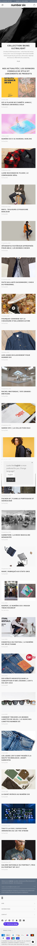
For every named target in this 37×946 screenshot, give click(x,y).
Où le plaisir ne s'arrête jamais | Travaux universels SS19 (17, 103)
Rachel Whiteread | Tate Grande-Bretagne (16, 392)
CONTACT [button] (4, 914)
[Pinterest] (9, 920)
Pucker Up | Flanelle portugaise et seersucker (18, 500)
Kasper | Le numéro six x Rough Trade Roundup (16, 607)
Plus (18, 61)
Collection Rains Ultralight (18, 47)
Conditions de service (9, 892)
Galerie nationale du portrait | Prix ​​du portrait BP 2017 (18, 866)
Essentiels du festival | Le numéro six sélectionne (17, 643)
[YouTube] (24, 920)
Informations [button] (6, 909)
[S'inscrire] (33, 886)
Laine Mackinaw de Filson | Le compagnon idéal (15, 174)
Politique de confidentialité (27, 890)
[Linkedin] (20, 920)
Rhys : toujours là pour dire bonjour (15, 210)
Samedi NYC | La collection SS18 (16, 428)
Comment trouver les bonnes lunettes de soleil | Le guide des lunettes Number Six (16, 719)
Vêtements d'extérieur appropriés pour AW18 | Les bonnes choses (17, 247)
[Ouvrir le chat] (33, 942)
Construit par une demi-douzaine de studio (15, 944)
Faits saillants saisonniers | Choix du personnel (18, 283)
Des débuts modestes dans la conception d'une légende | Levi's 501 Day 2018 (17, 680)
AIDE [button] (3, 903)
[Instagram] (13, 920)
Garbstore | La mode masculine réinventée (16, 536)
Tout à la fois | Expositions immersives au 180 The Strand (15, 829)
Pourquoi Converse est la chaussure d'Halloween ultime (16, 320)
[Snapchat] (16, 920)
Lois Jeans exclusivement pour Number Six (16, 356)
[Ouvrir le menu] (4, 5)
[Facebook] (2, 920)
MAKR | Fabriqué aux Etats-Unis (16, 571)
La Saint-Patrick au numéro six (16, 794)
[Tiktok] (6, 920)
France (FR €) (7, 930)
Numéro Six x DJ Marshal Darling (17, 139)
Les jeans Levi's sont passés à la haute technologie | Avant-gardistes (16, 758)
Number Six (6, 941)
